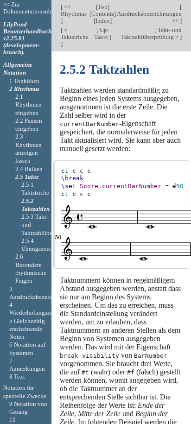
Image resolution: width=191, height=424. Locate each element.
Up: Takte (101, 33)
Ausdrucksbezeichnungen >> (149, 17)
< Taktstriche (75, 33)
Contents (102, 13)
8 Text (17, 376)
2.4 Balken (29, 168)
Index (103, 20)
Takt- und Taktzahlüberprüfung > (151, 33)
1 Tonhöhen (24, 80)
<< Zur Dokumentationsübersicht (35, 8)
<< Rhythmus (74, 10)
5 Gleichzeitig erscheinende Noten (27, 329)
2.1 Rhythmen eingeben (28, 104)
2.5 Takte (27, 176)
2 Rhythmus (24, 88)
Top (103, 6)
